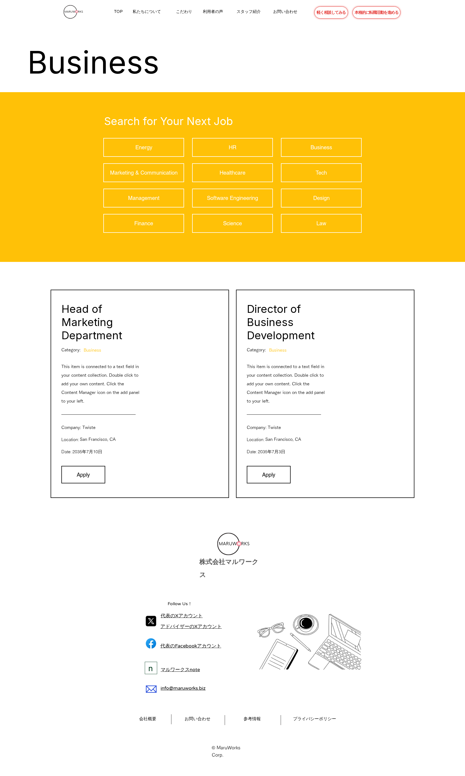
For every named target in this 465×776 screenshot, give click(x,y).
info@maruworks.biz (183, 688)
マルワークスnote (180, 670)
